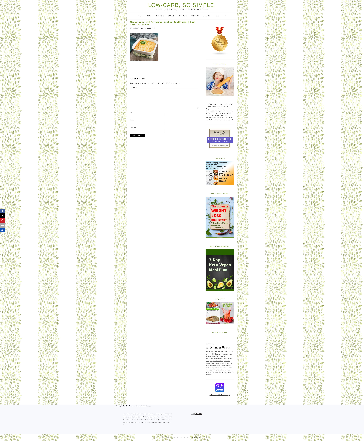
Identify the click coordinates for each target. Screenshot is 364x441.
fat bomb (218, 363)
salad (211, 365)
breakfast (223, 356)
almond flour (219, 361)
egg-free (229, 363)
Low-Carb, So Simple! (182, 4)
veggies (211, 354)
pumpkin (212, 361)
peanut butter (210, 372)
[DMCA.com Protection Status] (196, 414)
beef (214, 365)
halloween (226, 370)
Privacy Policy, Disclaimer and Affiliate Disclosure (133, 406)
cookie (230, 367)
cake (215, 367)
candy (222, 367)
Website (133, 127)
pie (217, 370)
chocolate (218, 354)
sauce (207, 361)
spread (224, 363)
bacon (221, 358)
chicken (213, 363)
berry (217, 356)
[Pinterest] (2, 220)
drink (217, 358)
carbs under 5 (215, 347)
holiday (219, 365)
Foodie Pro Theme (197, 437)
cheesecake (209, 370)
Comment (134, 87)
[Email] (2, 225)
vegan (224, 354)
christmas (230, 372)
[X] (2, 215)
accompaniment (211, 358)
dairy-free (229, 354)
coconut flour (219, 372)
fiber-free (216, 351)
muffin (220, 370)
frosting (211, 367)
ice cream (227, 361)
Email (132, 120)
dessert (227, 348)
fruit (225, 358)
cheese (208, 363)
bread (207, 365)
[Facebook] (2, 211)
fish (215, 370)
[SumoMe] (2, 230)
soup (225, 367)
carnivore (209, 351)
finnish (224, 365)
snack (214, 356)
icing (225, 372)
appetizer (209, 356)
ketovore (229, 358)
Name (132, 112)
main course (224, 351)
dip (219, 367)
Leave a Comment (149, 28)
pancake (208, 374)
